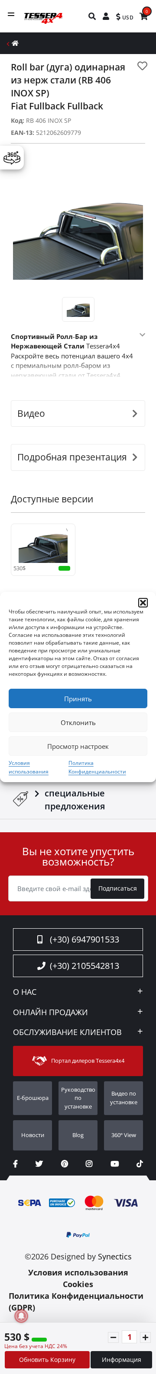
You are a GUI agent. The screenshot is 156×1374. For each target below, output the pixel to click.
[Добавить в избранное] (142, 66)
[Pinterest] (64, 1163)
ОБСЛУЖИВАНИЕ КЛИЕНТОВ (67, 1032)
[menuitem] (92, 16)
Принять (78, 698)
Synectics (115, 1256)
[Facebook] (15, 1163)
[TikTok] (139, 1163)
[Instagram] (89, 1163)
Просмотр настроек (78, 746)
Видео (31, 413)
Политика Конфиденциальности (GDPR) (76, 1302)
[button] (143, 602)
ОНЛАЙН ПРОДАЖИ (50, 1012)
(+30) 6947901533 (84, 939)
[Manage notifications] (21, 1316)
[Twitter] (39, 1163)
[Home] (15, 43)
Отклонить (78, 722)
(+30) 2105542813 (84, 965)
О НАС (24, 992)
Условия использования (78, 1272)
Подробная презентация (72, 457)
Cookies (78, 1284)
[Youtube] (114, 1163)
